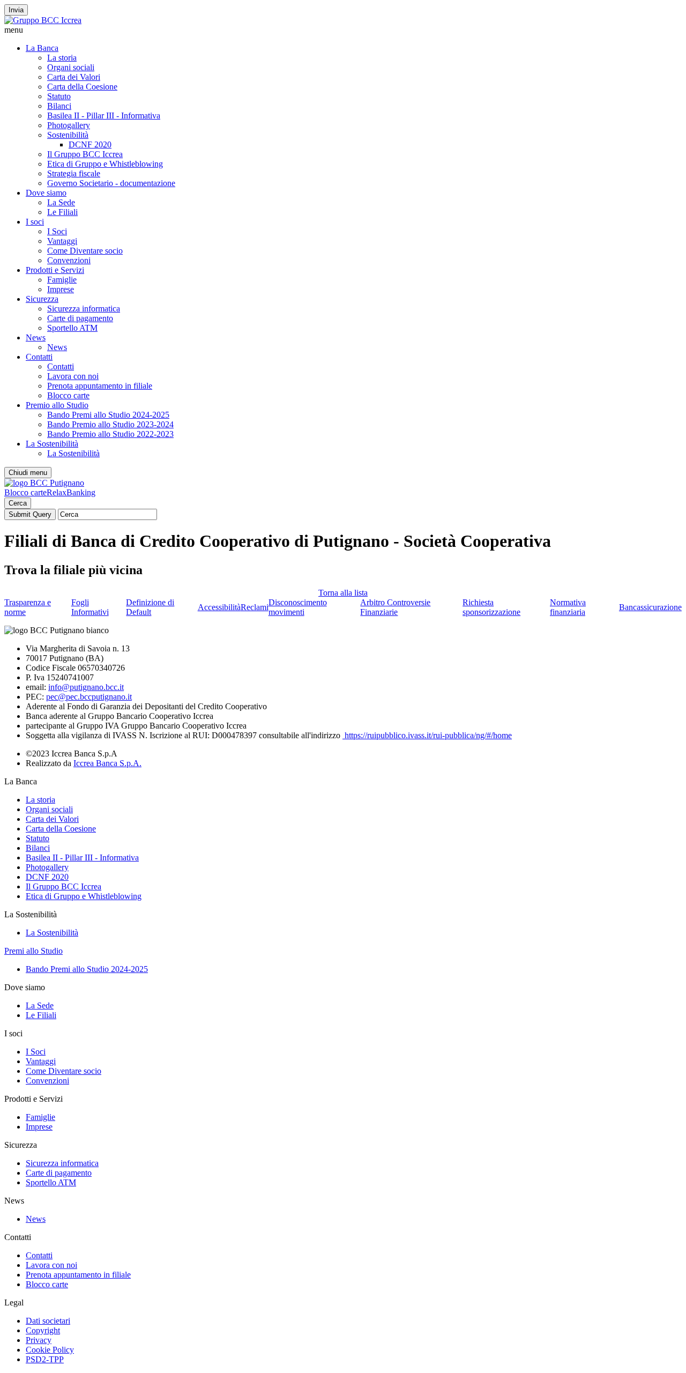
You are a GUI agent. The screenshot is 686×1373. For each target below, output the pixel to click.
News (36, 337)
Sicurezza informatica (83, 308)
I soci (35, 221)
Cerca (18, 503)
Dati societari (48, 1320)
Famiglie (62, 279)
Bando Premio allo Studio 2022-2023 (110, 434)
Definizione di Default (150, 607)
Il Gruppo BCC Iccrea (85, 154)
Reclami (255, 607)
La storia (62, 57)
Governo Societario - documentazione (111, 183)
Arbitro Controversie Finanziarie (395, 607)
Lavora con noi (73, 376)
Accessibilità (219, 607)
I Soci (57, 231)
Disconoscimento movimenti (298, 607)
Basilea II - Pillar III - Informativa (103, 115)
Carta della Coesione (82, 86)
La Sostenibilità (52, 443)
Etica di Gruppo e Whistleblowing (105, 163)
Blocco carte (68, 395)
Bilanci (59, 105)
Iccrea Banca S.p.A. (107, 763)
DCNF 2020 (90, 144)
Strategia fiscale (73, 173)
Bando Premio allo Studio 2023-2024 (110, 424)
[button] (343, 30)
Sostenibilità (67, 134)
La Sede (61, 202)
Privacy (38, 1340)
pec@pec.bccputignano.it (89, 696)
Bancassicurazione (650, 607)
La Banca (42, 48)
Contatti (39, 356)
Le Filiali (62, 212)
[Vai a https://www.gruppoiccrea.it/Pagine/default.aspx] (42, 20)
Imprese (60, 289)
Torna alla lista (343, 592)
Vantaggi (62, 241)
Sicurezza (42, 298)
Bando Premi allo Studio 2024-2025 (108, 414)
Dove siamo (46, 192)
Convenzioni (69, 260)
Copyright (43, 1330)
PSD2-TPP (45, 1359)
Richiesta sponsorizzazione (491, 607)
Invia (16, 10)
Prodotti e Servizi (55, 269)
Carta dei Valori (73, 76)
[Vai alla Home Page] (44, 482)
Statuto (59, 96)
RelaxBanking (71, 492)
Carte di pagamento (80, 318)
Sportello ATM (72, 327)
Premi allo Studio (33, 950)
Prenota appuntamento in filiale (99, 385)
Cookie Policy (50, 1349)
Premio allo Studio (57, 405)
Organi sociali (70, 67)
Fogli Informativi (90, 607)
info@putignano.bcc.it (86, 687)
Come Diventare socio (85, 250)
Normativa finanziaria (568, 607)
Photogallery (68, 125)
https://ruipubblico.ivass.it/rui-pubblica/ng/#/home (427, 735)
